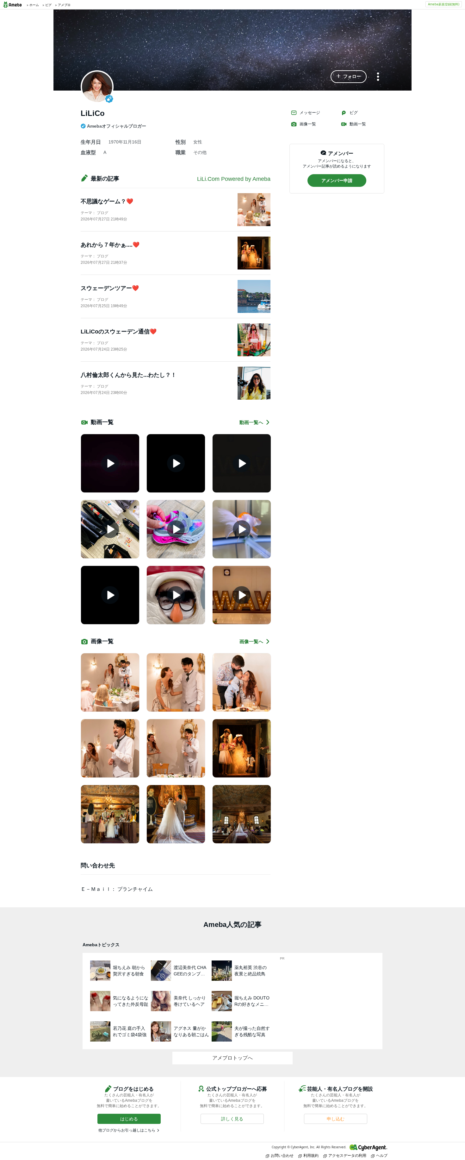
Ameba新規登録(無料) (443, 4)
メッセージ (310, 112)
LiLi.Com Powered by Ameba (233, 179)
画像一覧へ (251, 641)
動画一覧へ (251, 422)
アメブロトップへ (232, 1058)
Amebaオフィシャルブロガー (116, 126)
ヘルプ (382, 1155)
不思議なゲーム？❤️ (107, 201)
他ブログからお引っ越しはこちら (126, 1130)
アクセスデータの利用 (347, 1155)
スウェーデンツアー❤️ (110, 288)
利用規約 (311, 1155)
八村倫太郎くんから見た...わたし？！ (129, 375)
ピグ (354, 112)
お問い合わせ (282, 1155)
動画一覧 (358, 124)
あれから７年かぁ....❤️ (110, 245)
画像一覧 (308, 124)
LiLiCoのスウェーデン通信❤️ (119, 331)
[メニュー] (378, 77)
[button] (349, 76)
